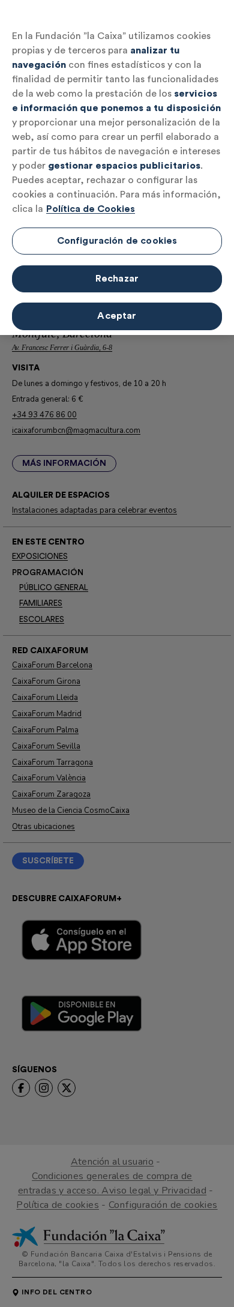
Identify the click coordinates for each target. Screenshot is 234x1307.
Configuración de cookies (117, 241)
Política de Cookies (90, 209)
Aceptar (116, 316)
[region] (117, 167)
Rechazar (117, 278)
